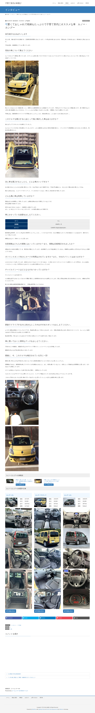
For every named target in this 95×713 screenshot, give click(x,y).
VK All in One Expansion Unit (52, 709)
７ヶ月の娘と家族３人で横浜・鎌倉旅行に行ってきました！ (22, 677)
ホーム (8, 697)
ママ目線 (19, 625)
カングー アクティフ (40, 495)
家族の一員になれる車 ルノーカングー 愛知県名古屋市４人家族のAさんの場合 (24, 481)
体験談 (20, 697)
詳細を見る (11, 611)
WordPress (34, 709)
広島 (11, 629)
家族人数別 (14, 697)
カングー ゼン (10, 495)
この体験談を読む (21, 484)
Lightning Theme (41, 709)
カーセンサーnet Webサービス (20, 690)
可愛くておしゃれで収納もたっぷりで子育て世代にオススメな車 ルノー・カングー (52, 481)
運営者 (41, 697)
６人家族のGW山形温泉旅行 (14, 673)
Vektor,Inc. (61, 709)
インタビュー (86, 20)
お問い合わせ (34, 697)
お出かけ (27, 697)
